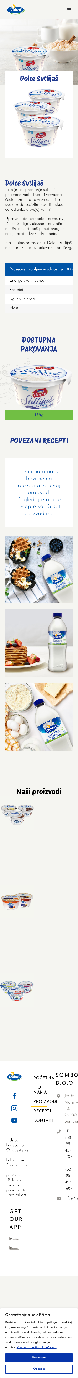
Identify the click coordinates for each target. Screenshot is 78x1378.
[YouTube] (14, 1120)
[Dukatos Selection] (17, 813)
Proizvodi (39, 1102)
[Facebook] (14, 1096)
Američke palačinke (39, 640)
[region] (39, 1343)
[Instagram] (14, 1108)
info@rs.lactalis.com (68, 1198)
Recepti (39, 1111)
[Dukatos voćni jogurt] (17, 990)
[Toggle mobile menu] (69, 8)
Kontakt (39, 1121)
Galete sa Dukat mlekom (39, 566)
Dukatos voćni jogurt (17, 984)
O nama (39, 1090)
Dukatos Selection (17, 807)
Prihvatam (39, 1357)
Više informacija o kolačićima (37, 1347)
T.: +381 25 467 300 (68, 1144)
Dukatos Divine (17, 898)
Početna (39, 1078)
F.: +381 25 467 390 (68, 1176)
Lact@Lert (16, 1195)
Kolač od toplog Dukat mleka (39, 713)
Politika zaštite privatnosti (15, 1185)
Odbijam (39, 1369)
